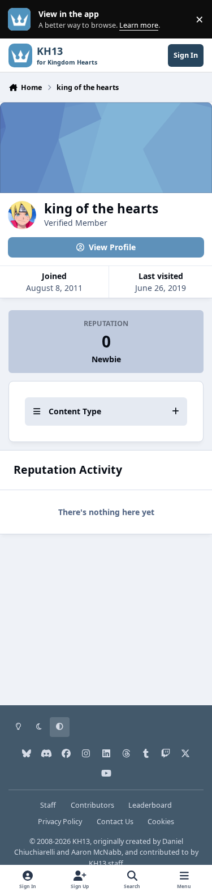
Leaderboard (150, 805)
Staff (48, 805)
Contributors (92, 805)
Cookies (161, 821)
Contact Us (115, 821)
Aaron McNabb (96, 852)
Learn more (22, 19)
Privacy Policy (60, 821)
